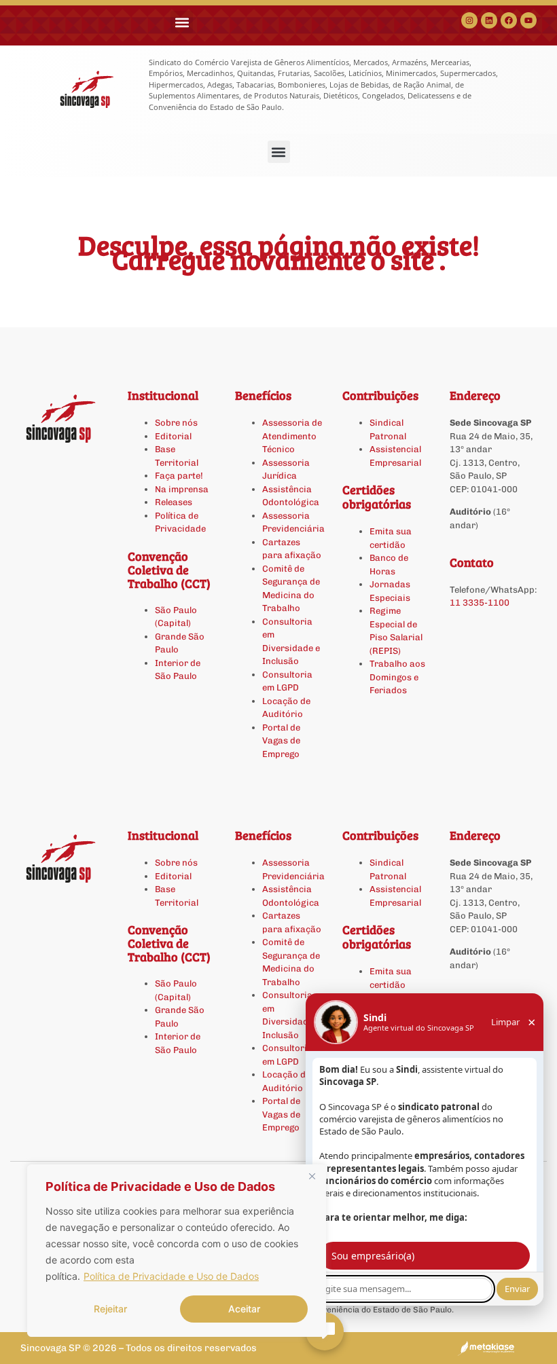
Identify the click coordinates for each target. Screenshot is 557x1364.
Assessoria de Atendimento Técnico (292, 436)
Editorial (173, 436)
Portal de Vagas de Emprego (281, 740)
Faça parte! (179, 476)
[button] (181, 22)
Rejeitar (110, 1308)
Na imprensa (182, 489)
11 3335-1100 (479, 602)
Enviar (517, 1289)
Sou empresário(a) (372, 1255)
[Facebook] (509, 20)
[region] (176, 1250)
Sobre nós (176, 423)
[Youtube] (528, 20)
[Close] (312, 1176)
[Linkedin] (489, 20)
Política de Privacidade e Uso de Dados (171, 1276)
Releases (173, 502)
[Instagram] (469, 20)
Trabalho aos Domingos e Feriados (397, 677)
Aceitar (244, 1308)
